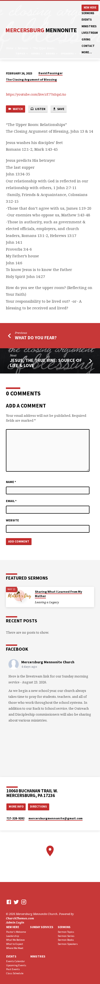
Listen (40, 109)
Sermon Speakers (68, 944)
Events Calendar (15, 961)
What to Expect (14, 944)
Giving (86, 39)
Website (12, 520)
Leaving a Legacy (47, 602)
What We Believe (15, 939)
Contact (88, 46)
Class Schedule (14, 973)
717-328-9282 (15, 818)
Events (87, 19)
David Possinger (50, 73)
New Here (90, 7)
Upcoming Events (16, 965)
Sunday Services (41, 927)
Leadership (12, 936)
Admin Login (15, 922)
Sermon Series (66, 936)
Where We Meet (14, 948)
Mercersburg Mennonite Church (47, 662)
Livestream (90, 33)
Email (11, 501)
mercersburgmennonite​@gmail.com (55, 818)
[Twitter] (16, 902)
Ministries (89, 26)
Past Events (13, 969)
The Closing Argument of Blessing (31, 79)
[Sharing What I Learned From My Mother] (19, 595)
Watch (17, 109)
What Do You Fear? (36, 338)
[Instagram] (24, 902)
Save (60, 109)
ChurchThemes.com (20, 918)
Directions (38, 806)
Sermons (88, 13)
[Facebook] (9, 902)
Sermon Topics (66, 932)
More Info (16, 806)
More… (87, 52)
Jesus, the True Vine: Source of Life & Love (46, 362)
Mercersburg (41, 30)
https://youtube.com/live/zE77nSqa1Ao (36, 94)
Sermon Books (66, 939)
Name (11, 482)
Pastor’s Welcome (16, 932)
